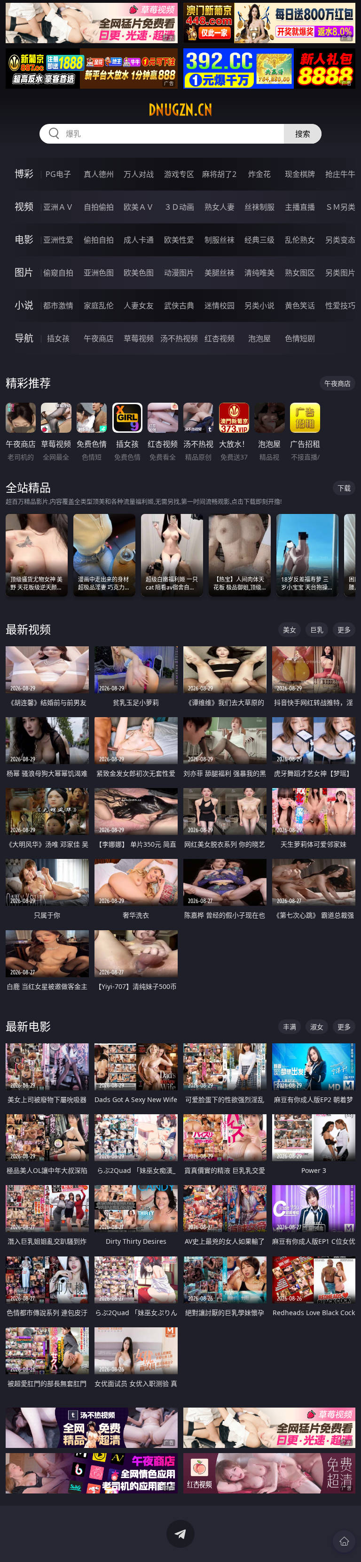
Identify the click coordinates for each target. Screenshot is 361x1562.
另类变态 (340, 240)
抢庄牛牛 (340, 174)
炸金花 (259, 174)
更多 (344, 629)
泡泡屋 (259, 338)
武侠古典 (179, 305)
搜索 (302, 134)
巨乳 (316, 629)
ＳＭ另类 (340, 207)
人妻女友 (139, 305)
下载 (344, 487)
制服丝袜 (219, 240)
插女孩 (58, 338)
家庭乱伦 (99, 305)
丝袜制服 (259, 207)
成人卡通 (139, 240)
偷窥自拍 (58, 273)
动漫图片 (179, 273)
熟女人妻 (219, 207)
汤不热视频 (179, 338)
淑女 (316, 1026)
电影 (24, 239)
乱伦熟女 (300, 240)
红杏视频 (219, 338)
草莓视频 (139, 338)
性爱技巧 (340, 305)
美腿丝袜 (219, 273)
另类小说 (259, 305)
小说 (24, 305)
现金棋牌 (300, 174)
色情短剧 (300, 338)
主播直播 (300, 207)
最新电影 (28, 1026)
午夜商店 (99, 338)
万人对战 (139, 174)
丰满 (289, 1026)
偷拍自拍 (99, 240)
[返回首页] (344, 1541)
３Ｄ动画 (179, 207)
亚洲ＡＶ (58, 207)
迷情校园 (219, 305)
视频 (24, 206)
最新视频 (28, 629)
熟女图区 (300, 273)
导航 (24, 338)
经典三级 (259, 240)
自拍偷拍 (99, 207)
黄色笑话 (300, 305)
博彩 (24, 174)
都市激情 (58, 305)
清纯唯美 (259, 273)
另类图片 (340, 273)
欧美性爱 (179, 240)
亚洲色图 (99, 273)
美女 (289, 629)
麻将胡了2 (219, 174)
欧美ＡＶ (139, 207)
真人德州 (99, 174)
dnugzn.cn (180, 109)
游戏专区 (179, 174)
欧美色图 (139, 273)
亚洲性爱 (58, 240)
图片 (24, 272)
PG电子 (58, 174)
